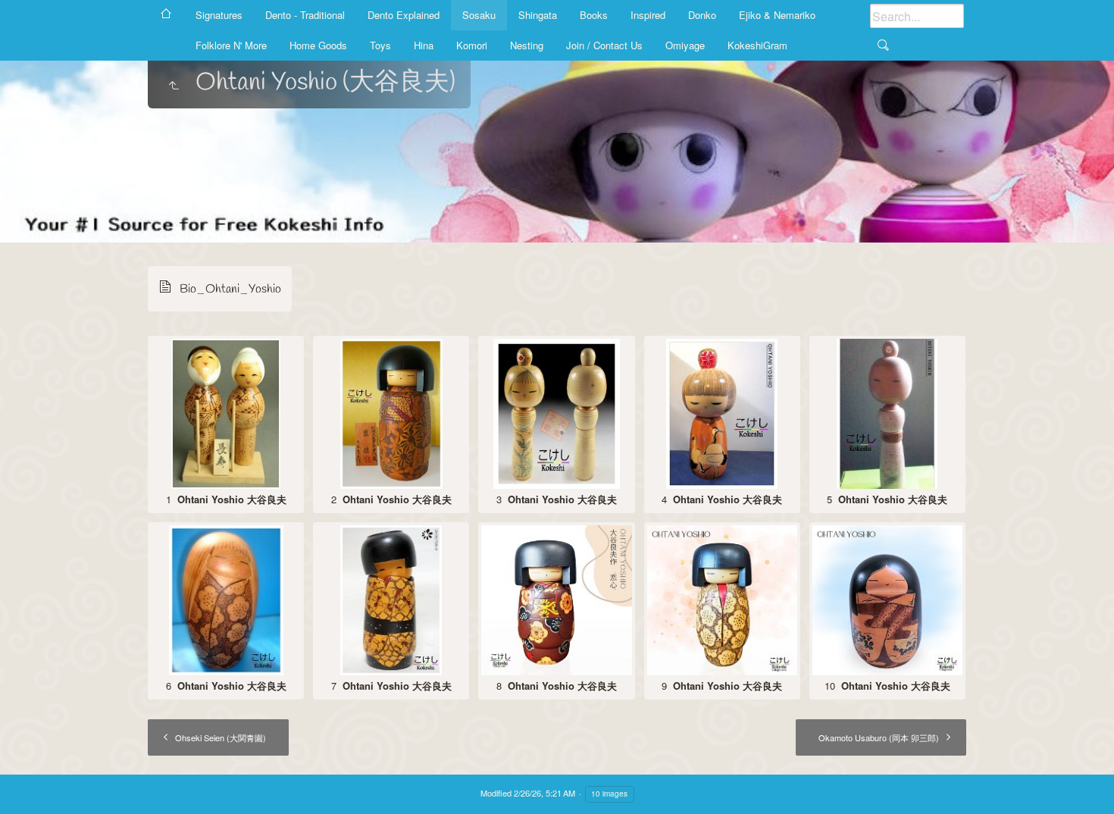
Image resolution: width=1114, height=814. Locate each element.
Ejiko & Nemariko (777, 15)
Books (594, 15)
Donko (702, 15)
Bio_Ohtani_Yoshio (230, 289)
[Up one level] (173, 86)
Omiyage (685, 45)
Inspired (648, 15)
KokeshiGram (757, 45)
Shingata (537, 15)
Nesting (526, 45)
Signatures (219, 15)
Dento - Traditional (305, 15)
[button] (30, 783)
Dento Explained (404, 15)
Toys (380, 45)
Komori (471, 45)
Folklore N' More (231, 45)
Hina (423, 45)
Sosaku (479, 15)
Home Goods (318, 45)
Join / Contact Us (604, 45)
